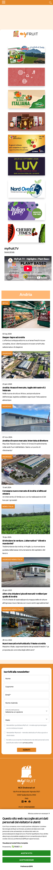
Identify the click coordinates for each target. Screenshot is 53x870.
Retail (5, 303)
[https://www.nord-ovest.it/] (26, 190)
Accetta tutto (26, 853)
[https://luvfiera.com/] (26, 168)
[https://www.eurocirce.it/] (26, 56)
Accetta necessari (26, 860)
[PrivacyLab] (16, 846)
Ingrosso (6, 353)
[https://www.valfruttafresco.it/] (26, 101)
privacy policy (28, 743)
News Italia (7, 506)
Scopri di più (9, 252)
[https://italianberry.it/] (26, 213)
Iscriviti (26, 750)
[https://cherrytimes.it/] (26, 235)
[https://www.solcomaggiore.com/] (26, 79)
